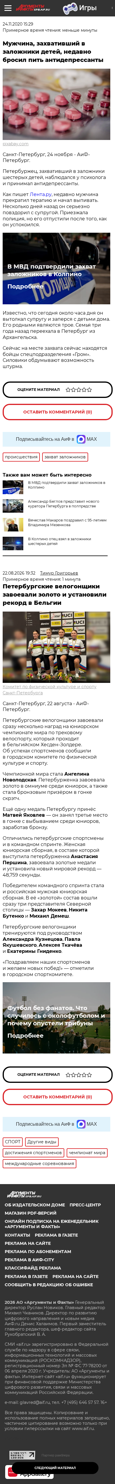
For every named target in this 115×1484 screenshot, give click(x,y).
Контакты (17, 1235)
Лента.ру (41, 194)
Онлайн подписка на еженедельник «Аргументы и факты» (51, 1224)
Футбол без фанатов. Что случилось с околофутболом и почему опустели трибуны (56, 1015)
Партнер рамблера (56, 1455)
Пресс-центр (85, 1205)
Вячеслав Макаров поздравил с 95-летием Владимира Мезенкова (67, 522)
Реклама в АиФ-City (29, 1259)
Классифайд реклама (33, 1268)
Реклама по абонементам (38, 1251)
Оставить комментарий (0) (57, 412)
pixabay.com (16, 143)
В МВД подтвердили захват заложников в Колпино (51, 270)
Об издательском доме (35, 1205)
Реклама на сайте (28, 1243)
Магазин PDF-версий (31, 1213)
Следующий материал (55, 1468)
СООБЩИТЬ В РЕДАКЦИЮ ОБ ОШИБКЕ (49, 1284)
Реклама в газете (56, 1235)
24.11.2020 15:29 (18, 24)
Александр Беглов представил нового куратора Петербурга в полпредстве (63, 503)
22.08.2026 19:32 (19, 573)
